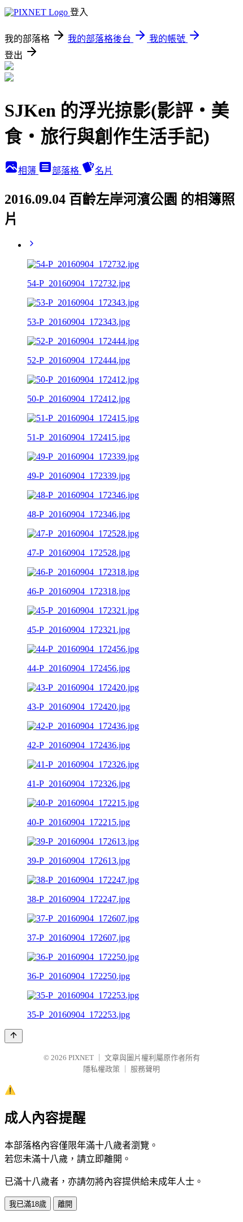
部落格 (66, 170)
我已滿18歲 (27, 1204)
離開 (65, 1204)
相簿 (28, 170)
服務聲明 (145, 1069)
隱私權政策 (101, 1069)
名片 (104, 170)
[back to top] (14, 1036)
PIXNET (81, 1057)
